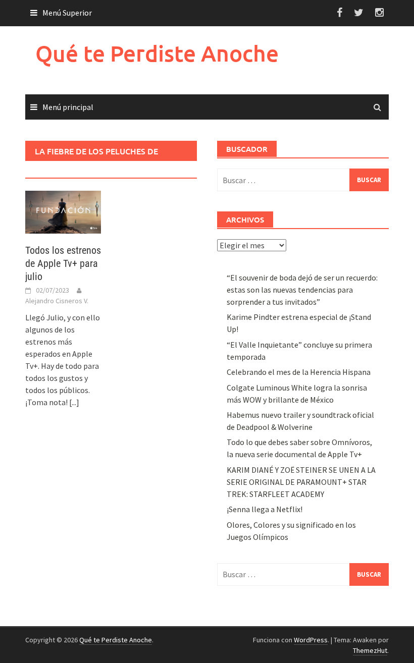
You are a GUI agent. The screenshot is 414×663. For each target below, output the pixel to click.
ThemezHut (370, 650)
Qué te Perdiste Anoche (157, 53)
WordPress (311, 639)
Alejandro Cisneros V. (56, 300)
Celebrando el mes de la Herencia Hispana (299, 372)
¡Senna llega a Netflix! (264, 509)
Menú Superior (67, 13)
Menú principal (67, 107)
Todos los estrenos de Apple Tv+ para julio (63, 263)
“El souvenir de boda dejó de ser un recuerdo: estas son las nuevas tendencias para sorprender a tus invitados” (302, 289)
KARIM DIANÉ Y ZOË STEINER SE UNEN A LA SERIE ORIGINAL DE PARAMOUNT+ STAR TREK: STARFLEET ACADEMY (301, 482)
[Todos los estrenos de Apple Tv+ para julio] (63, 211)
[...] (74, 402)
